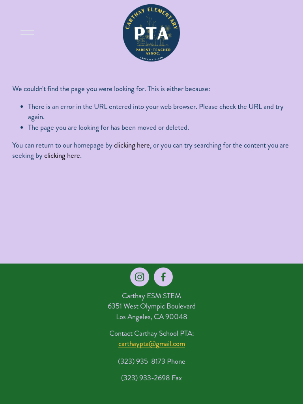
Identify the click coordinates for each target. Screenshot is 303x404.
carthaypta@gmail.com (151, 344)
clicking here (132, 145)
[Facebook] (163, 276)
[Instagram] (139, 276)
